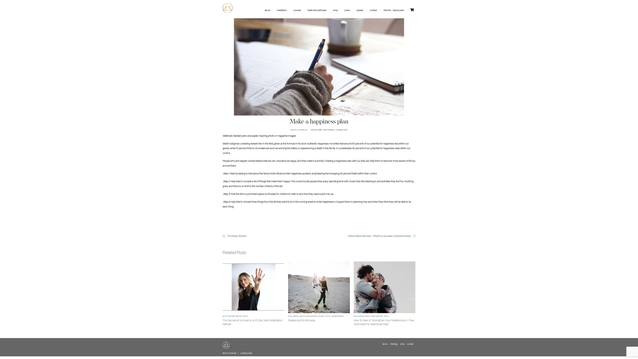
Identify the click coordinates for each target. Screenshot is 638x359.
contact (373, 10)
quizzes (360, 10)
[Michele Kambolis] (228, 11)
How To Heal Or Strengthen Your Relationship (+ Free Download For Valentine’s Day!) (384, 322)
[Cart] (412, 9)
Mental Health (316, 129)
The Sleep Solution (237, 236)
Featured (231, 316)
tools (327, 316)
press (347, 10)
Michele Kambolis (299, 130)
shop (335, 10)
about (267, 10)
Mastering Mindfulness (301, 320)
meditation (282, 10)
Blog (225, 316)
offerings (394, 344)
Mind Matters (328, 129)
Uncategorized (341, 129)
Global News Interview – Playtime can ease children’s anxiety (379, 236)
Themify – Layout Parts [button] (394, 10)
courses (297, 10)
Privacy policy (246, 353)
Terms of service (229, 353)
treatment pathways (317, 10)
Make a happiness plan (319, 121)
